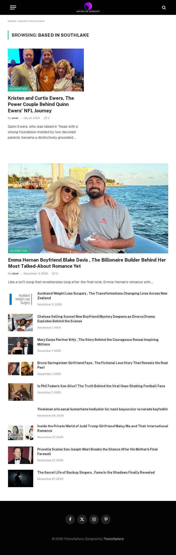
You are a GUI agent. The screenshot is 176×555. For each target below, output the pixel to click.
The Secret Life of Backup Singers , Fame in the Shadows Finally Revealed (96, 472)
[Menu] (13, 7)
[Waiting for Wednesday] (88, 7)
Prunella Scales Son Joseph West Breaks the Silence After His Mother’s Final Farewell (97, 451)
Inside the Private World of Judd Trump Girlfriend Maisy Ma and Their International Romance (102, 428)
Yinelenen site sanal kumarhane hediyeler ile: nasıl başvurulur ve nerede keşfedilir (102, 409)
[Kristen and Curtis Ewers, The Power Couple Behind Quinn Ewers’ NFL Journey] (46, 70)
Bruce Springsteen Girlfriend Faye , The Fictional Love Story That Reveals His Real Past (102, 365)
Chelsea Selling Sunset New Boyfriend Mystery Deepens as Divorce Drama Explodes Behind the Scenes (96, 319)
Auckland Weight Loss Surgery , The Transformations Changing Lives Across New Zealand (102, 296)
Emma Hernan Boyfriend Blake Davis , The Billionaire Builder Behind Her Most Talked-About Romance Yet (87, 263)
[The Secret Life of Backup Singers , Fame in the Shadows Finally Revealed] (20, 478)
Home (12, 21)
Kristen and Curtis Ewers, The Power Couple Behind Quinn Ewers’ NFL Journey (41, 104)
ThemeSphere (113, 539)
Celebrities (18, 89)
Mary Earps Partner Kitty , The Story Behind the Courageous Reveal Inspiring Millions (98, 342)
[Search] (163, 7)
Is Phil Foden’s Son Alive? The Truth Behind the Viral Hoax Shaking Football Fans (101, 386)
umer (15, 118)
